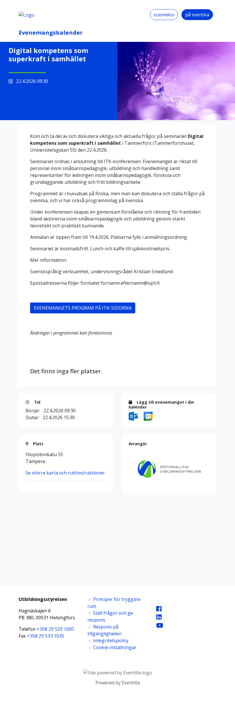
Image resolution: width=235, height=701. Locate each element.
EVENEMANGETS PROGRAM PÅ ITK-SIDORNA (83, 308)
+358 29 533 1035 (45, 636)
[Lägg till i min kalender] (134, 416)
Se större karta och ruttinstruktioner (65, 473)
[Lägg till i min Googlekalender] (148, 416)
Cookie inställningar (114, 647)
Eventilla (131, 682)
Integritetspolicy (110, 640)
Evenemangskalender (51, 32)
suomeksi (164, 14)
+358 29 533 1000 (55, 629)
